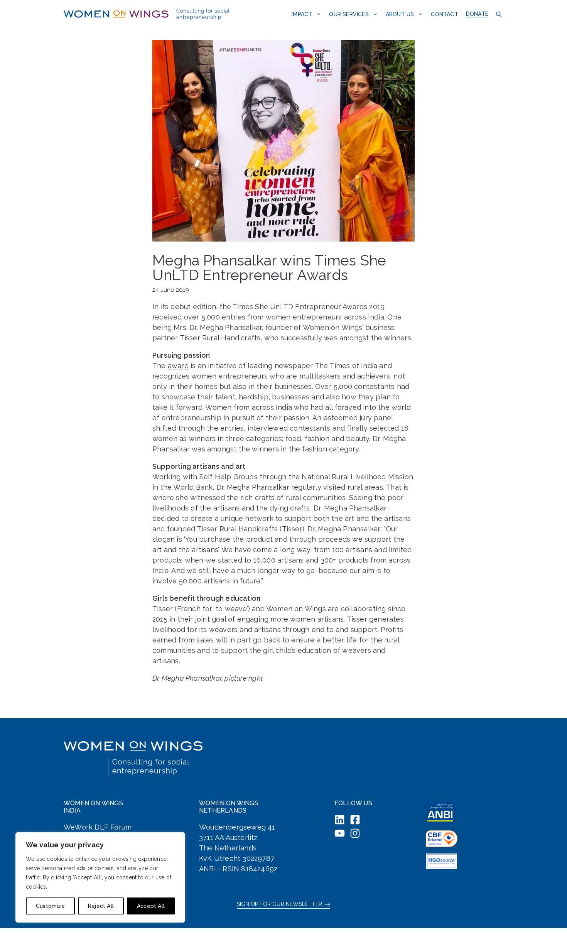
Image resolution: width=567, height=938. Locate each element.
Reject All (101, 906)
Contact (444, 14)
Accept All (151, 906)
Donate (477, 14)
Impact (302, 14)
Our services (348, 14)
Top (548, 919)
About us (400, 14)
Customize (50, 906)
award (178, 366)
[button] (497, 14)
